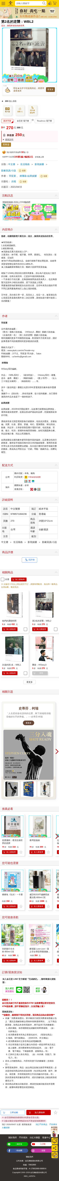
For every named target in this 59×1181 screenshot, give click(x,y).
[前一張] (3, 210)
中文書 (11, 164)
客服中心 (46, 1137)
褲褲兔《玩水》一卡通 (12, 894)
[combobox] (28, 3)
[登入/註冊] (50, 3)
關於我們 (13, 1137)
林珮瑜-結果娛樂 (28, 176)
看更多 (50, 89)
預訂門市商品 (41, 1124)
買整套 (6, 144)
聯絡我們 (29, 1157)
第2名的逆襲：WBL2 (41, 621)
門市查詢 (23, 1137)
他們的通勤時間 (9, 621)
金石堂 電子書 (23, 121)
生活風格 (25, 164)
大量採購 (6, 1127)
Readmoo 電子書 (44, 121)
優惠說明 (9, 139)
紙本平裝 (7, 121)
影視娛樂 (39, 164)
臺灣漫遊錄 (35, 840)
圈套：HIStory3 (39, 665)
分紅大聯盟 (35, 1137)
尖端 (14, 181)
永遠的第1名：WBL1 (11, 665)
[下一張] (56, 210)
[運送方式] (54, 1155)
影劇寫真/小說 (8, 170)
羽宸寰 (12, 176)
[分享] (54, 1148)
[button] (3, 3)
